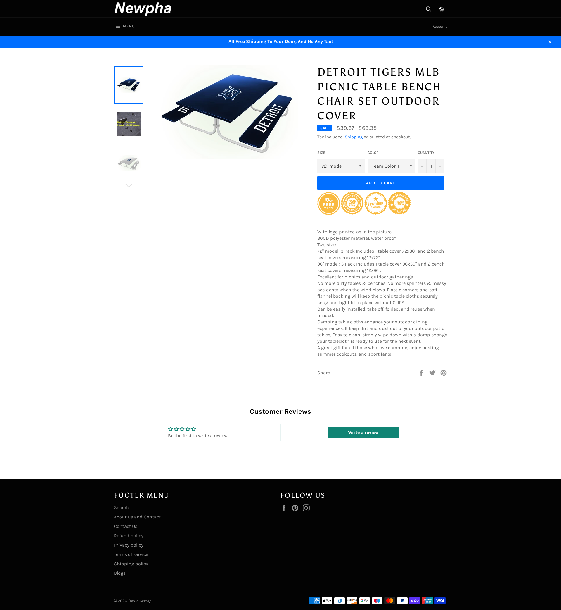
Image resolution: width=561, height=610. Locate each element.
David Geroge (140, 601)
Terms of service (131, 554)
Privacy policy (128, 545)
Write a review (363, 432)
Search (121, 507)
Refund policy (128, 535)
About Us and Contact (137, 517)
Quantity (426, 153)
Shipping (354, 136)
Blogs (120, 573)
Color (373, 153)
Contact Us (125, 526)
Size (321, 153)
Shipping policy (131, 563)
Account (440, 26)
